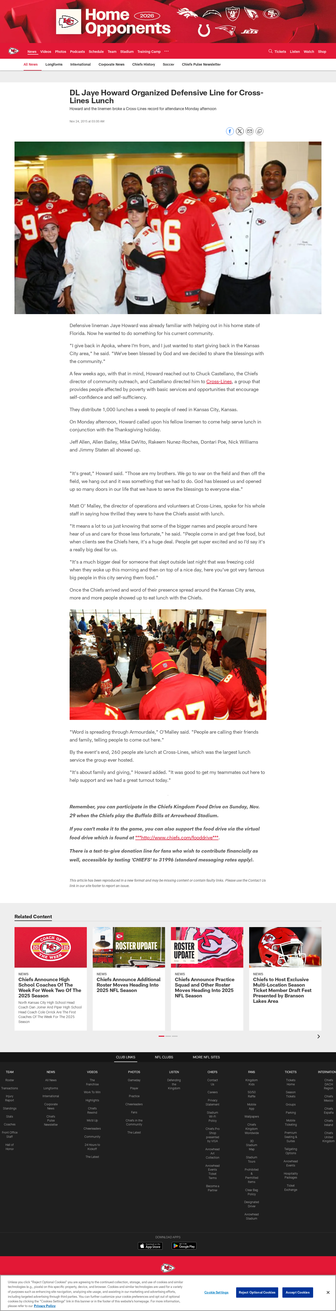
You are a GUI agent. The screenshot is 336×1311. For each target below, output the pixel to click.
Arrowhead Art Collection (212, 1153)
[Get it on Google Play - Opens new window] (184, 1248)
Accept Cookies (298, 1292)
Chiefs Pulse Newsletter (51, 1120)
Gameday (134, 1080)
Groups (291, 1104)
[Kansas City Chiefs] (168, 1268)
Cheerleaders (92, 1128)
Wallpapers (251, 1116)
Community (92, 1136)
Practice (134, 1096)
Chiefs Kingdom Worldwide (252, 1129)
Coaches (9, 1124)
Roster (9, 1080)
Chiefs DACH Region (328, 1084)
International (51, 1096)
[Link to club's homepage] (14, 51)
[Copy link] (259, 131)
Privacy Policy (45, 1306)
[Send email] (250, 134)
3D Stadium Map (251, 1145)
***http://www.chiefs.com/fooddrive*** (176, 837)
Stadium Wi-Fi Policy (212, 1116)
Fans (134, 1112)
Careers (213, 1092)
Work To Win (92, 1092)
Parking (291, 1112)
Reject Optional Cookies (257, 1292)
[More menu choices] (166, 51)
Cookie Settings (216, 1292)
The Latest (92, 1156)
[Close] (328, 1292)
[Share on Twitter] (240, 134)
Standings (9, 1108)
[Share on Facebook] (230, 134)
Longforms (51, 1088)
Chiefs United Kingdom (328, 1137)
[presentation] (319, 1037)
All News (51, 1080)
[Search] (271, 51)
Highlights (92, 1100)
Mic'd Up (92, 1120)
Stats (9, 1116)
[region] (168, 1293)
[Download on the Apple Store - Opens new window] (150, 1246)
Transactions (9, 1088)
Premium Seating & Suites (290, 1137)
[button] (161, 1036)
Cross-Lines (219, 381)
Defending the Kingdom (174, 1084)
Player (134, 1088)
